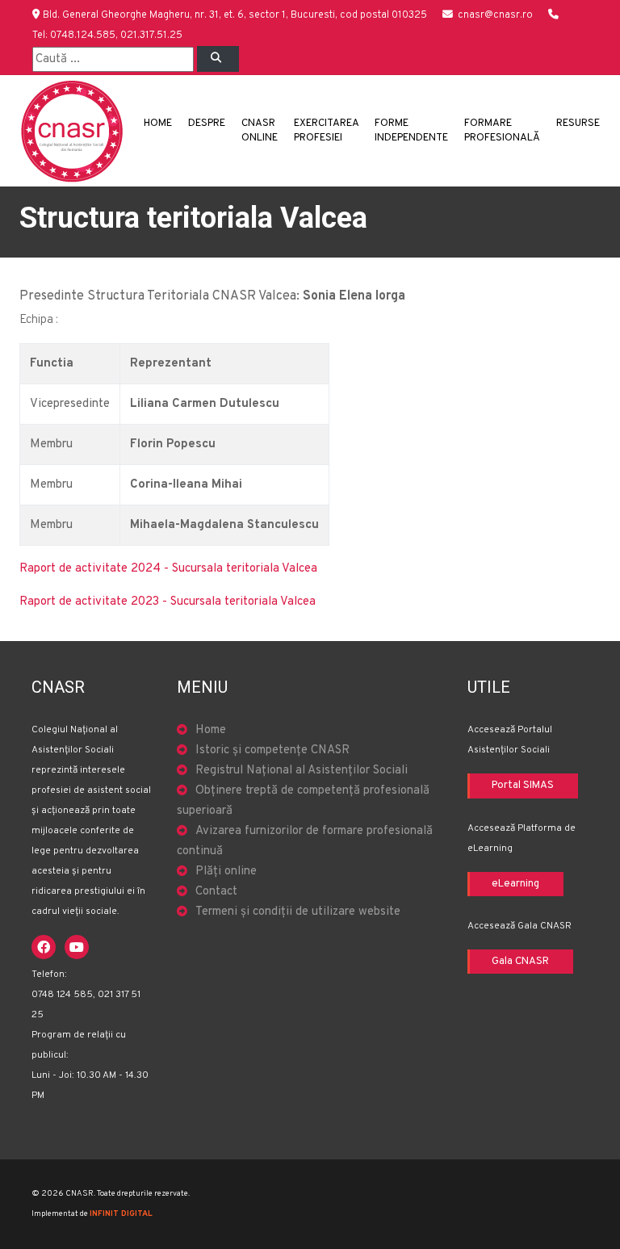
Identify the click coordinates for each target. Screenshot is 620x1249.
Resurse (578, 123)
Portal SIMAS (523, 785)
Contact (216, 891)
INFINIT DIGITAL (121, 1214)
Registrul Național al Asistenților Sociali (301, 770)
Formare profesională (502, 131)
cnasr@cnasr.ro (495, 15)
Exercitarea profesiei (326, 131)
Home (158, 123)
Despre (206, 123)
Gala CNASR (520, 961)
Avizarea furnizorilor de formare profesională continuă (305, 841)
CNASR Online (259, 131)
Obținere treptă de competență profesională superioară (303, 801)
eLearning (515, 884)
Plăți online (226, 871)
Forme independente (411, 131)
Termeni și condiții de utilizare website (297, 912)
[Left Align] (218, 59)
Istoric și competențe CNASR (272, 750)
